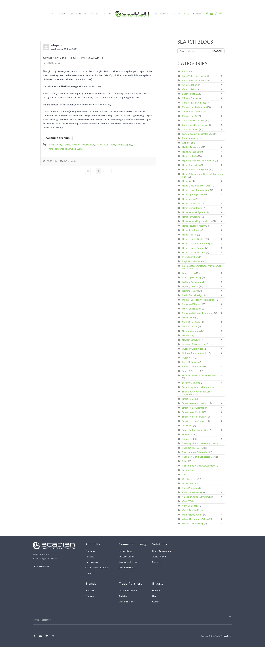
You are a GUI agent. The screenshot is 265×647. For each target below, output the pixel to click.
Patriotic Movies (51, 63)
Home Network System (193, 212)
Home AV (186, 181)
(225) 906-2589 (41, 566)
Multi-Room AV (190, 326)
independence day (59, 148)
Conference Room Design (194, 125)
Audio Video (188, 71)
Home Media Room (191, 203)
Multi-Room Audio (191, 322)
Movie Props (188, 317)
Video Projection (190, 487)
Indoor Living (125, 551)
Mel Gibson (88, 144)
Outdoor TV (188, 357)
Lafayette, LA (189, 273)
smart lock (187, 425)
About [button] (62, 14)
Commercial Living (128, 562)
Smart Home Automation (194, 403)
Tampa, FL (187, 438)
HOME (36, 620)
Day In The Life (126, 567)
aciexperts (56, 45)
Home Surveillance (191, 230)
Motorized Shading (191, 308)
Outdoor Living (126, 556)
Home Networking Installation (197, 221)
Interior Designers (128, 590)
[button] (230, 616)
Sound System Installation (195, 430)
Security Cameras (191, 382)
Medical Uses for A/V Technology (198, 299)
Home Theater (189, 234)
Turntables (187, 470)
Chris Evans (77, 148)
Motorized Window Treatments (198, 313)
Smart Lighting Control (193, 421)
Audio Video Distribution (194, 76)
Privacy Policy (226, 636)
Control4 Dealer (190, 129)
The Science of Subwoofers (195, 452)
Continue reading (58, 138)
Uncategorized (189, 479)
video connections (191, 483)
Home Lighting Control (193, 194)
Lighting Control (190, 286)
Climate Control (190, 98)
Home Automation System (195, 169)
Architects (124, 596)
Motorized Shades (191, 304)
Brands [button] (107, 14)
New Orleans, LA (190, 339)
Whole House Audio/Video (195, 519)
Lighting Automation (192, 281)
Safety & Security (191, 371)
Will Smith (110, 144)
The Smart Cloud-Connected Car (198, 456)
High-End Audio (190, 156)
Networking (188, 335)
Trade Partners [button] (161, 14)
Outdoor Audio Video (192, 348)
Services (89, 556)
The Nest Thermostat (193, 447)
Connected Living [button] (78, 14)
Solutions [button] (95, 14)
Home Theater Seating (193, 248)
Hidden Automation (192, 147)
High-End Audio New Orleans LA (198, 160)
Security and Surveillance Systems (199, 375)
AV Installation (189, 84)
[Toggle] (222, 76)
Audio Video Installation (194, 80)
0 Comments (69, 161)
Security (156, 562)
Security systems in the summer (198, 387)
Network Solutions (191, 330)
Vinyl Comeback (190, 505)
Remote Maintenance (193, 366)
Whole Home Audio (191, 514)
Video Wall (187, 501)
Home (52, 14)
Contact (197, 14)
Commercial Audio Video (194, 107)
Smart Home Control (192, 412)
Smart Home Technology (194, 416)
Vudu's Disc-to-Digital (193, 510)
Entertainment (189, 138)
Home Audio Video (191, 165)
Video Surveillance (191, 492)
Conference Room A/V (193, 120)
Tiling (185, 461)
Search (217, 51)
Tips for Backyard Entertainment (198, 465)
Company (90, 551)
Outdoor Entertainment (194, 353)
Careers (89, 573)
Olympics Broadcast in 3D (195, 344)
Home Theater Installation (195, 243)
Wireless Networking (193, 523)
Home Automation (161, 551)
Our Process (91, 562)
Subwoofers (188, 434)
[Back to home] (132, 14)
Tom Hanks (55, 144)
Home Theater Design (193, 239)
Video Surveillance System (195, 496)
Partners (89, 590)
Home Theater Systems (194, 252)
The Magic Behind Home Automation (200, 443)
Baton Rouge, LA (190, 93)
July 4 (100, 144)
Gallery (176, 14)
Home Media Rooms (192, 207)
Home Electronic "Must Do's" (196, 185)
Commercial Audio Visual (194, 111)
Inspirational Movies (192, 261)
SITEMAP (46, 620)
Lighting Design (190, 290)
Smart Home (188, 398)
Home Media (188, 199)
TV (183, 474)
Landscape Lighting (192, 277)
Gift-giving (187, 142)
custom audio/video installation (198, 133)
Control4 (89, 596)
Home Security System (193, 225)
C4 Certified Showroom (97, 567)
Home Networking (191, 216)
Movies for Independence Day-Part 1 (73, 58)
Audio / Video (159, 556)
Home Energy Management (196, 190)
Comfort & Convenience (194, 102)
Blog (186, 14)
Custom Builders (127, 601)
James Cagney (125, 144)
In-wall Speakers (190, 256)
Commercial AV (190, 116)
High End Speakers (191, 151)
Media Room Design (192, 295)
